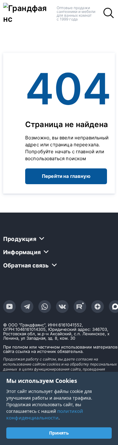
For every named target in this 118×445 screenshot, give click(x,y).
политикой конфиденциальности (44, 414)
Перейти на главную (66, 176)
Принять (59, 433)
